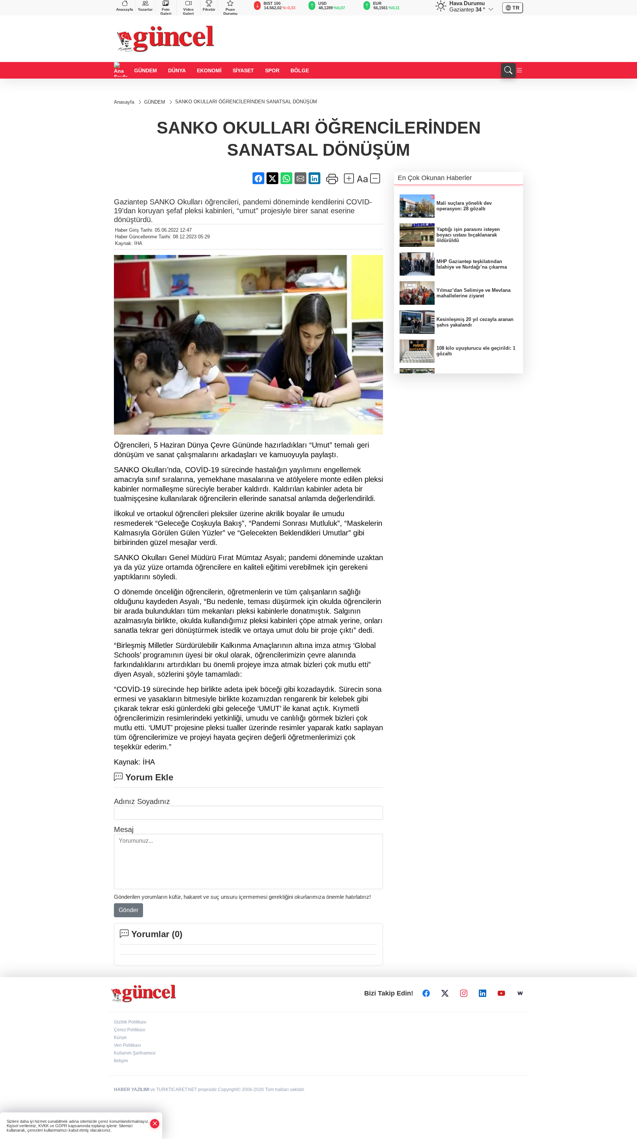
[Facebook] (426, 993)
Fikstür (209, 9)
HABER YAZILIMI (131, 1089)
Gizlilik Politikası (130, 1022)
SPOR (272, 70)
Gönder (128, 910)
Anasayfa (124, 9)
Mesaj (123, 829)
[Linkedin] (482, 993)
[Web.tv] (520, 993)
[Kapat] (154, 1124)
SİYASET (243, 70)
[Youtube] (501, 993)
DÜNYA (177, 70)
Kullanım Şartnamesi (135, 1053)
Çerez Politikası (129, 1029)
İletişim (121, 1060)
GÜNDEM (145, 70)
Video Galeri (188, 11)
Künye (120, 1037)
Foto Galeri (165, 11)
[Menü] (519, 70)
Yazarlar (145, 9)
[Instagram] (463, 993)
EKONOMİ (209, 70)
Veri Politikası (127, 1045)
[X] (445, 993)
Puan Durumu (230, 11)
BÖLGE (299, 70)
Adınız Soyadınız (142, 801)
